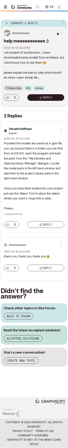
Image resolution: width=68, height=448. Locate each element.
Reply (47, 97)
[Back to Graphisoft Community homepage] (22, 6)
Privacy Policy (23, 431)
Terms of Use (44, 431)
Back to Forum (18, 316)
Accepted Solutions (23, 338)
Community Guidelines (33, 435)
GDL (28, 88)
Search (37, 7)
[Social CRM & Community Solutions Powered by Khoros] (11, 412)
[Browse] (6, 6)
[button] (7, 97)
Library (39, 88)
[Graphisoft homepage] (50, 402)
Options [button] (62, 22)
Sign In (60, 7)
